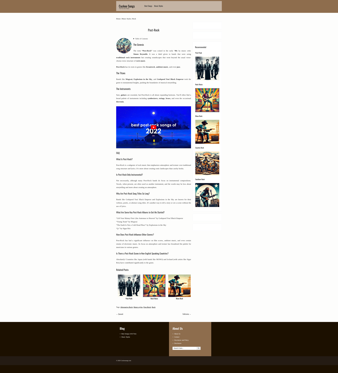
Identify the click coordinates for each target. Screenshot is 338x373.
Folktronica (187, 314)
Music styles (138, 307)
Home (118, 19)
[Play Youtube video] (153, 127)
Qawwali (119, 314)
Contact (176, 337)
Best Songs (148, 5)
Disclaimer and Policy (181, 340)
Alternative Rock (126, 307)
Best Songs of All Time (128, 334)
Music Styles (158, 5)
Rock (134, 19)
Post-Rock (147, 307)
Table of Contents (141, 39)
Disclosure (177, 343)
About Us (177, 334)
